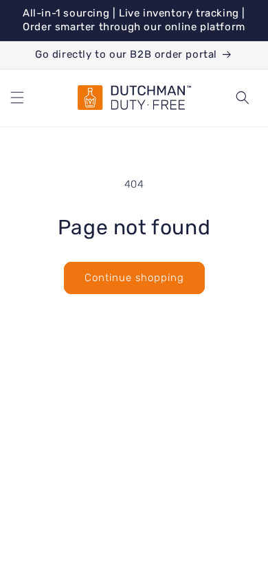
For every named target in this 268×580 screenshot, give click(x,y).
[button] (17, 97)
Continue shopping (134, 277)
